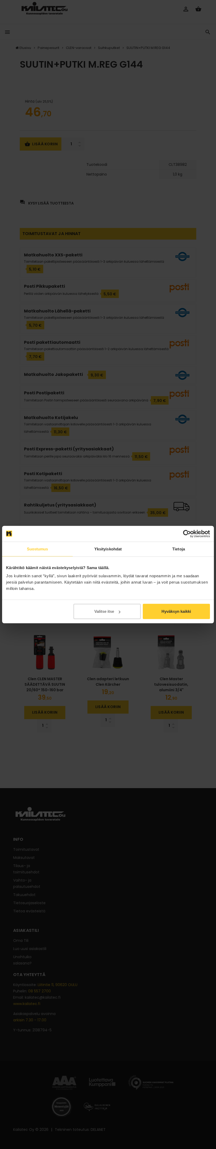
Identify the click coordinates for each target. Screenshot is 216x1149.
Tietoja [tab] (178, 548)
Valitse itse (104, 611)
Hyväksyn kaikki (176, 611)
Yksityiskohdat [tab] (108, 548)
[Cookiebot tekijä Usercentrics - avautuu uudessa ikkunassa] (187, 534)
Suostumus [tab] (37, 548)
